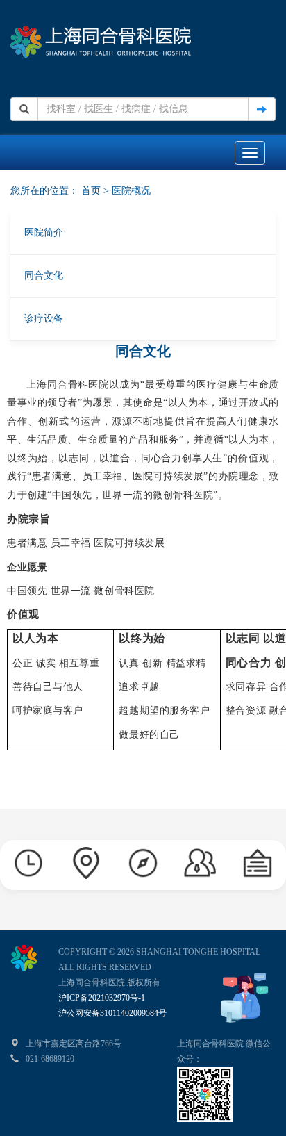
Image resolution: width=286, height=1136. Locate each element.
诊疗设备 (43, 318)
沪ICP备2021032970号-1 (101, 998)
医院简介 (43, 232)
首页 (91, 191)
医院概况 (131, 191)
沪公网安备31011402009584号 (112, 1013)
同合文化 (43, 275)
